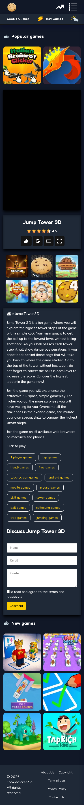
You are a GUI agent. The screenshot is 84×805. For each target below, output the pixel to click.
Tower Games (45, 498)
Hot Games (54, 19)
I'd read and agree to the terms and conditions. (35, 594)
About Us (47, 772)
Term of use (56, 781)
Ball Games (18, 508)
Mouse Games (50, 487)
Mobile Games (20, 487)
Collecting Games (48, 508)
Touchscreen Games (25, 477)
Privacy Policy (56, 789)
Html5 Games (20, 467)
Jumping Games (47, 518)
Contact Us (57, 797)
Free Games (47, 467)
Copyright (65, 772)
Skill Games (18, 498)
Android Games (58, 477)
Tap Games (49, 457)
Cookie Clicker (18, 19)
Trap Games (19, 518)
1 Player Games (21, 457)
